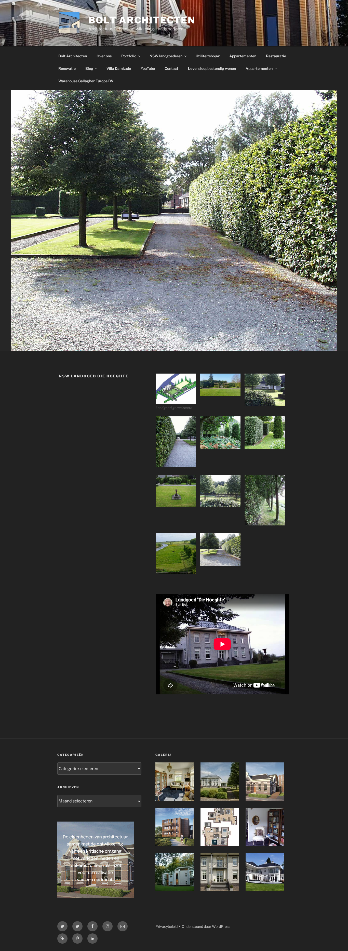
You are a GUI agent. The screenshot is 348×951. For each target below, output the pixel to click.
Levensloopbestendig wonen (212, 68)
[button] (178, 392)
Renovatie (67, 68)
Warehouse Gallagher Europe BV (85, 81)
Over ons (104, 56)
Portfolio (128, 56)
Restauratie (276, 56)
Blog (89, 68)
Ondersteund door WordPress (206, 926)
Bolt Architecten (141, 20)
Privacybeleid (166, 926)
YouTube (148, 68)
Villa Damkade (118, 68)
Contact (171, 68)
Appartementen (242, 56)
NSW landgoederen (166, 56)
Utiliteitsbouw (208, 56)
